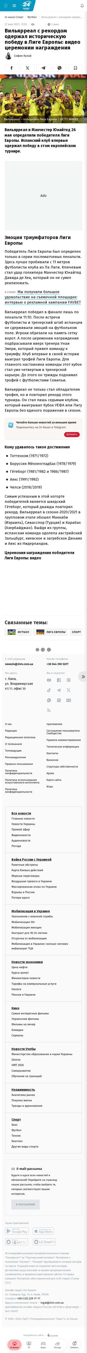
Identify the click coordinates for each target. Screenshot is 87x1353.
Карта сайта (54, 780)
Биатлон (17, 1141)
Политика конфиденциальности (18, 772)
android (17, 1231)
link (49, 680)
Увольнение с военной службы (32, 916)
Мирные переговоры (25, 875)
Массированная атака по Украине (34, 886)
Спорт (16, 1119)
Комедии (17, 1029)
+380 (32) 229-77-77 (28, 1298)
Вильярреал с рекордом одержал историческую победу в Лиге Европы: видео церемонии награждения (61, 17)
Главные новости (23, 818)
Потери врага (21, 897)
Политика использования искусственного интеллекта (22, 781)
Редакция (11, 731)
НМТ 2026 (18, 1065)
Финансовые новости (26, 978)
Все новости (21, 813)
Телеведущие (13, 751)
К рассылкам (25, 1204)
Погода (16, 846)
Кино (15, 1008)
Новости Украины (23, 824)
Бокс (15, 1124)
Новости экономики (27, 962)
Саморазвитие (21, 1070)
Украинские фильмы (25, 1019)
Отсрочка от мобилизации (29, 938)
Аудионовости (21, 840)
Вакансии (52, 760)
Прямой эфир (21, 829)
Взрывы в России (23, 892)
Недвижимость (23, 1090)
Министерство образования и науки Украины (42, 1054)
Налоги (16, 989)
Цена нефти (20, 967)
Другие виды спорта (25, 1146)
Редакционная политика (20, 737)
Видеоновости (21, 835)
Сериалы (17, 1035)
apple (44, 1231)
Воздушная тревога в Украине (32, 881)
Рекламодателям (15, 757)
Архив (50, 773)
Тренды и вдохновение (27, 1106)
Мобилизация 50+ (23, 922)
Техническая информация (63, 746)
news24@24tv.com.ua (19, 664)
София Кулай (22, 55)
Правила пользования (19, 764)
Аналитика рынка (23, 1095)
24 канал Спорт (14, 17)
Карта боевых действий (27, 870)
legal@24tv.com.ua (52, 1302)
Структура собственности (62, 766)
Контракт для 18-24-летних (29, 933)
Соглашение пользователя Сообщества (63, 732)
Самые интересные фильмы (30, 1013)
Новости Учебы (24, 1049)
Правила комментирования (64, 740)
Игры (50, 786)
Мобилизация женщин (27, 927)
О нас (8, 724)
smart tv (17, 1241)
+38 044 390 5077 (57, 664)
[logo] (26, 5)
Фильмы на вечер (23, 1024)
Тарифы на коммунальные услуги (34, 983)
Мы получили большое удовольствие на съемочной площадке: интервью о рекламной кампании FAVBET (43, 297)
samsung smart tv (44, 1241)
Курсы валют (20, 972)
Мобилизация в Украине (31, 911)
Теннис (16, 1135)
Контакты (52, 753)
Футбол (32, 17)
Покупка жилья (22, 1100)
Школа (16, 1059)
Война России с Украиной (31, 859)
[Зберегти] (75, 68)
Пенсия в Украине (24, 994)
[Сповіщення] (82, 5)
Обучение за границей (27, 1076)
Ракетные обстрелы (25, 865)
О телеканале (13, 744)
